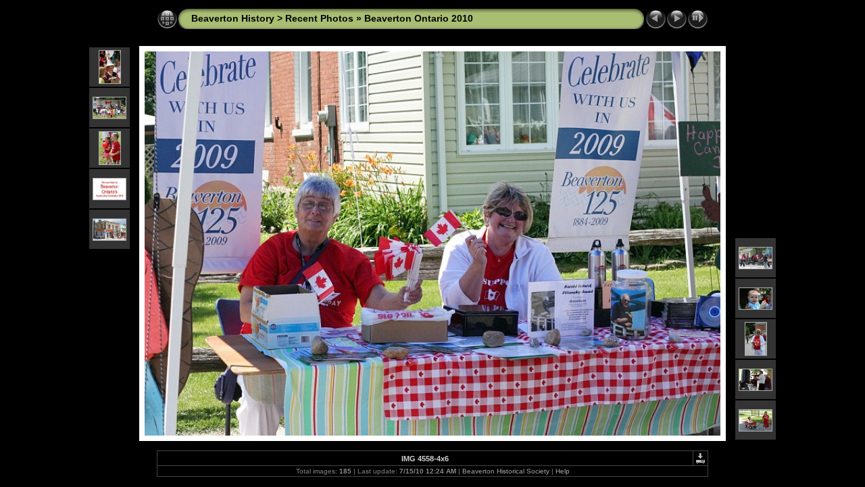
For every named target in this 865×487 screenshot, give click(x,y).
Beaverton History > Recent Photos (272, 18)
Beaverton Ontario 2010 (418, 18)
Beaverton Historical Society (505, 471)
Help (562, 471)
